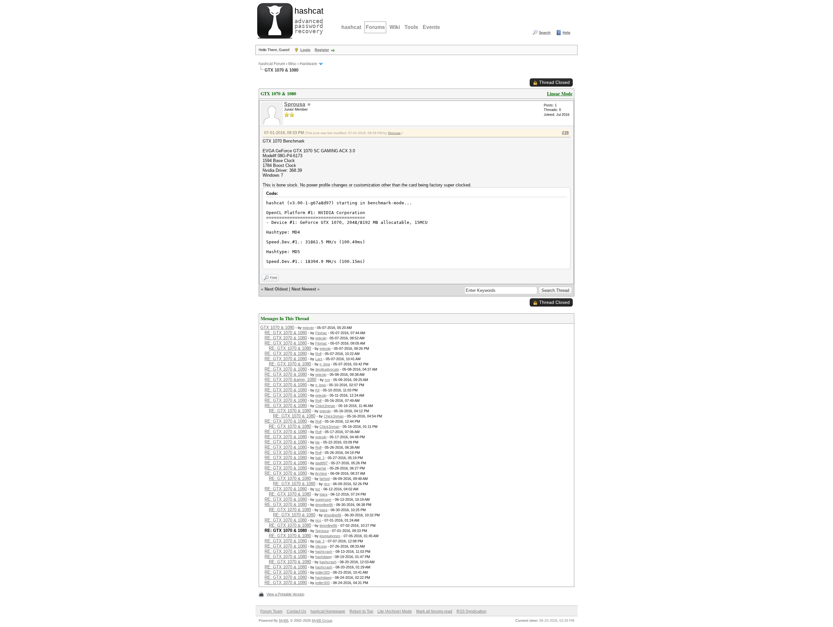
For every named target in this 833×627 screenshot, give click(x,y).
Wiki (394, 27)
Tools (411, 27)
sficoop (321, 546)
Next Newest (304, 289)
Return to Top (361, 611)
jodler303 (322, 572)
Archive (321, 473)
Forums (375, 27)
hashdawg (323, 557)
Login (305, 50)
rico (327, 484)
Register (322, 50)
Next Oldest (276, 289)
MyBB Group (322, 620)
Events (431, 27)
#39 (565, 132)
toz (317, 489)
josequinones (330, 536)
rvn (327, 380)
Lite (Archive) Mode (394, 611)
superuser (323, 499)
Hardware (308, 63)
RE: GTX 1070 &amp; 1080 (290, 379)
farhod (325, 479)
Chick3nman (325, 406)
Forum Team (271, 611)
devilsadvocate (327, 369)
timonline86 (324, 505)
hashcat (351, 27)
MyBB (283, 620)
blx (317, 442)
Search (545, 32)
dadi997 (321, 463)
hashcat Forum (272, 63)
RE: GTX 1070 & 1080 (286, 332)
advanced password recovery (307, 20)
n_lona (325, 364)
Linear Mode (559, 93)
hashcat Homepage (327, 611)
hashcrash (323, 551)
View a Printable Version (285, 594)
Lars (318, 359)
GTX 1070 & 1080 (277, 327)
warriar (320, 468)
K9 (317, 390)
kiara (323, 494)
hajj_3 (319, 458)
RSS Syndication (471, 611)
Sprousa (294, 104)
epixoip (308, 328)
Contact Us (296, 611)
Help (566, 32)
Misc (292, 63)
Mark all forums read (434, 611)
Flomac (321, 333)
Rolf (318, 354)
